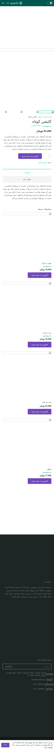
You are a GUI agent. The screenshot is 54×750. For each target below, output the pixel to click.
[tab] (27, 172)
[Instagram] (49, 604)
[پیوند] (49, 3)
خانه (49, 117)
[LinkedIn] (45, 604)
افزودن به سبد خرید (30, 156)
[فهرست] (20, 3)
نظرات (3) (27, 179)
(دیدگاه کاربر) (36, 125)
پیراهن (40, 117)
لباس (45, 117)
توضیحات (27, 172)
